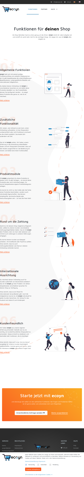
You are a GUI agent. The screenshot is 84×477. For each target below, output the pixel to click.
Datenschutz (19, 448)
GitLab (69, 2)
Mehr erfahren (5, 100)
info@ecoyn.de (57, 2)
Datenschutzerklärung (31, 461)
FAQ (74, 445)
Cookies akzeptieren (33, 469)
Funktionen (32, 9)
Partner (44, 9)
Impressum (18, 445)
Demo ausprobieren (6, 447)
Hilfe (53, 9)
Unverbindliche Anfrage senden (29, 413)
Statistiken (44, 464)
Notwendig (31, 464)
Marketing (55, 464)
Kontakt (76, 448)
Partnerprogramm (6, 451)
